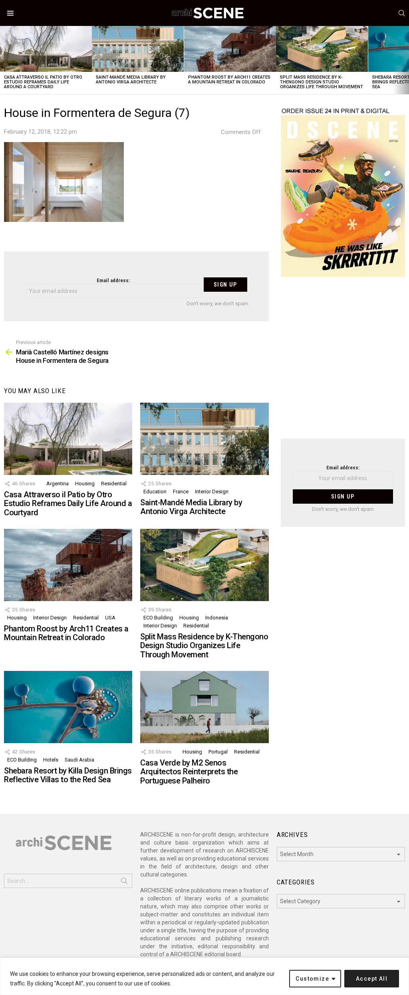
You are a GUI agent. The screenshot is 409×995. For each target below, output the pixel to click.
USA (110, 618)
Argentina (57, 484)
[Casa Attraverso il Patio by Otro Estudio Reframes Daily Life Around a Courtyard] (46, 49)
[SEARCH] (402, 13)
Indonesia (216, 618)
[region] (204, 976)
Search (124, 882)
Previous (4, 60)
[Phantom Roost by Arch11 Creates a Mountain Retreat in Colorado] (230, 49)
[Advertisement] (343, 363)
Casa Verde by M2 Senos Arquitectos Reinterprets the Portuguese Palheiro (189, 771)
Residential (114, 484)
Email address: (113, 280)
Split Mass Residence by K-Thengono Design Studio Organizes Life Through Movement (321, 82)
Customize (312, 978)
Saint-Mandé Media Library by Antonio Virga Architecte (131, 80)
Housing (85, 484)
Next (405, 60)
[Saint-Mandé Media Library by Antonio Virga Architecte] (138, 49)
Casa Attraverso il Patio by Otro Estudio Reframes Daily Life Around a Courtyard (43, 82)
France (181, 492)
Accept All (371, 978)
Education (155, 492)
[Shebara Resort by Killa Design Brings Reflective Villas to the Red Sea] (68, 707)
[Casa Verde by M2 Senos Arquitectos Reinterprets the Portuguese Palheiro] (204, 707)
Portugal (218, 752)
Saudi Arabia (79, 760)
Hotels (50, 760)
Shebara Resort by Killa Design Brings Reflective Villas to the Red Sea (68, 775)
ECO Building (158, 618)
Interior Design (211, 492)
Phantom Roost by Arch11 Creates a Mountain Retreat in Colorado (229, 80)
